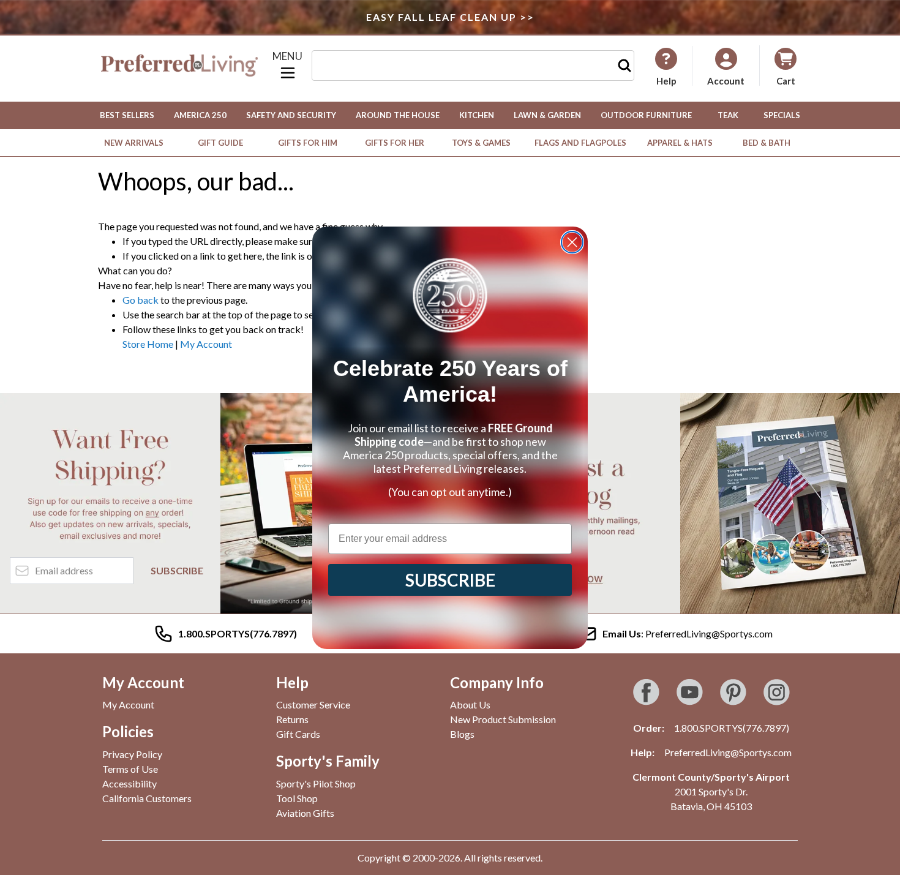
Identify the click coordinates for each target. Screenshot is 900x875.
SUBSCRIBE (450, 579)
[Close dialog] (572, 242)
